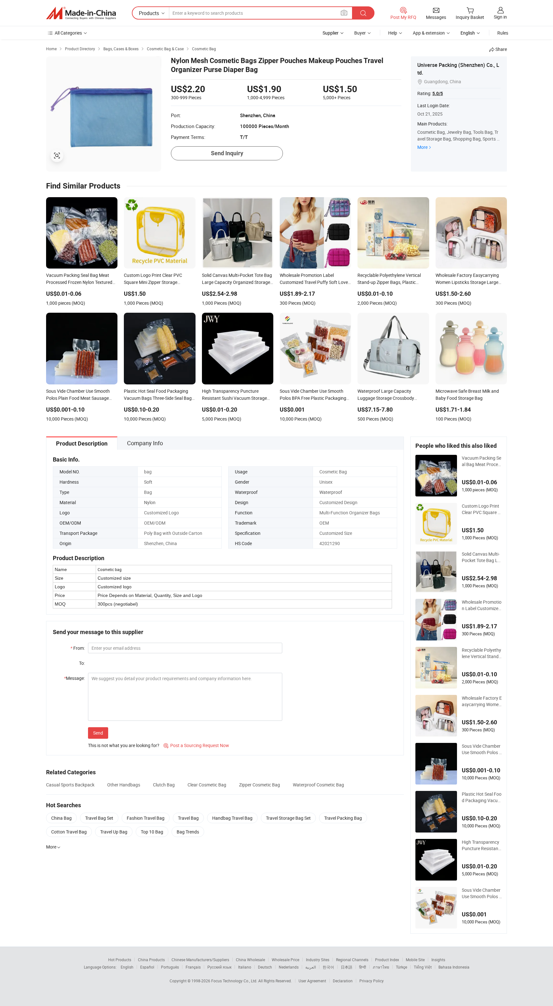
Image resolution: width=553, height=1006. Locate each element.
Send (98, 733)
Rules (502, 33)
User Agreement (312, 980)
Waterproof (330, 492)
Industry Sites (317, 959)
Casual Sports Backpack (70, 785)
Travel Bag (188, 818)
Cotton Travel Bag (69, 832)
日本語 (346, 967)
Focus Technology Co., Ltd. (234, 980)
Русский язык (219, 967)
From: (77, 648)
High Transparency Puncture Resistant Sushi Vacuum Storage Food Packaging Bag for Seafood (481, 845)
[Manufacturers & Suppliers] (81, 13)
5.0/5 (437, 93)
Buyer (360, 33)
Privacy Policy (371, 980)
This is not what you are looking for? (123, 745)
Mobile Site (415, 959)
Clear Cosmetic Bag (207, 785)
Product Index (387, 959)
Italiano (244, 967)
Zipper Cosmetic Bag (259, 785)
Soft (148, 482)
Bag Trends (188, 832)
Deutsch (265, 967)
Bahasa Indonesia (453, 967)
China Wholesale (250, 959)
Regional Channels (352, 959)
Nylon (150, 502)
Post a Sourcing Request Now (196, 745)
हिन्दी (362, 967)
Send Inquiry (227, 153)
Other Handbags (123, 785)
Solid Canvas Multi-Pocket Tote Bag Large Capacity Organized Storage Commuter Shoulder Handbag (482, 557)
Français (193, 967)
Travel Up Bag (113, 832)
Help (392, 33)
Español (147, 967)
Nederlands (289, 967)
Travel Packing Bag (343, 818)
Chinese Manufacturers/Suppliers (200, 959)
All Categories (68, 33)
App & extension (429, 33)
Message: (74, 678)
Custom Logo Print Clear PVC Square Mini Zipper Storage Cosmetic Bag (481, 509)
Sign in (500, 17)
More (422, 147)
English (127, 967)
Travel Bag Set (99, 818)
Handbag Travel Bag (232, 818)
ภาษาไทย (381, 967)
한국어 (328, 967)
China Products (151, 959)
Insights (438, 959)
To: (82, 663)
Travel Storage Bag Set (288, 818)
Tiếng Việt (423, 967)
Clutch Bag (164, 785)
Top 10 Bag (152, 832)
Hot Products (119, 959)
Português (170, 967)
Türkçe (401, 967)
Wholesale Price (285, 959)
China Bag (61, 818)
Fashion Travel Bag (145, 818)
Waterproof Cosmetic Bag (318, 785)
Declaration (343, 980)
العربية (310, 967)
